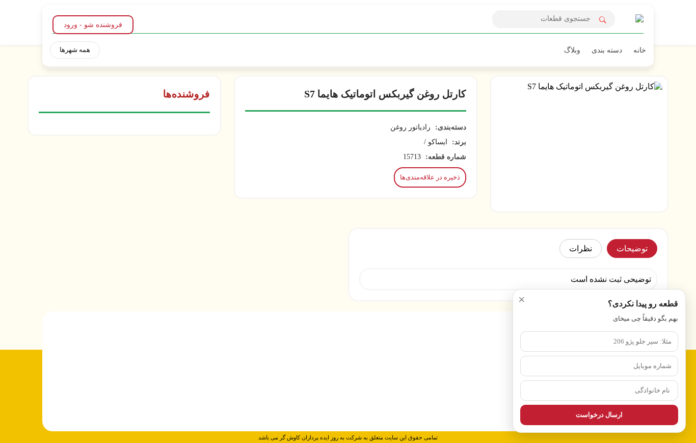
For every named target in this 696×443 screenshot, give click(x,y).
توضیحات (632, 248)
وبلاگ (572, 50)
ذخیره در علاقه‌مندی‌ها (430, 177)
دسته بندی (607, 50)
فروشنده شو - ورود (93, 25)
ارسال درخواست (599, 415)
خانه (639, 50)
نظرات (580, 248)
